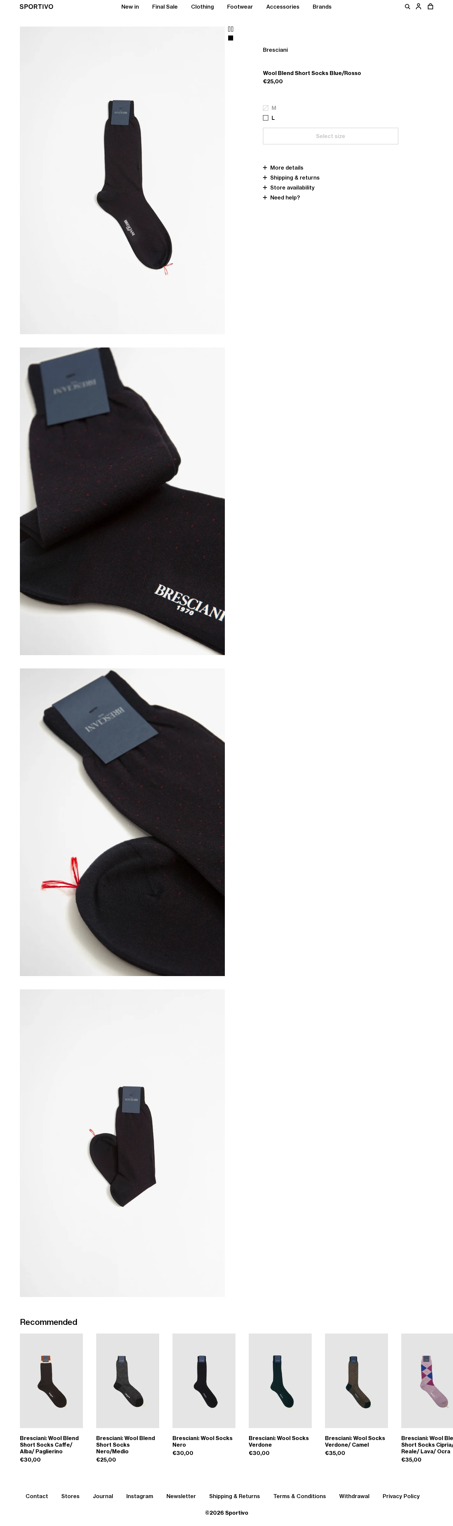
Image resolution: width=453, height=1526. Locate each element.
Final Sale (165, 6)
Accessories (282, 6)
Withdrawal (354, 1496)
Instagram (139, 1496)
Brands (322, 6)
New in (130, 6)
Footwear (240, 6)
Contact (37, 1496)
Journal (103, 1496)
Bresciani (275, 49)
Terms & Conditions (299, 1496)
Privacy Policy (401, 1496)
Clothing (202, 6)
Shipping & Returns (234, 1496)
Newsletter (181, 1496)
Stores (70, 1496)
